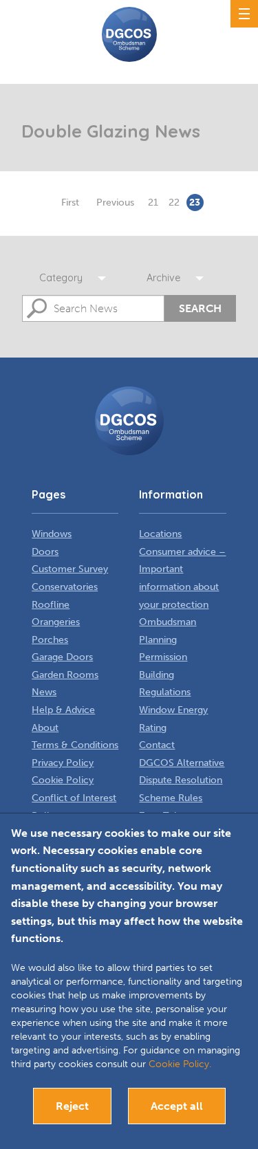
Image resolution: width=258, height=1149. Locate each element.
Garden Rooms (65, 675)
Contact (157, 745)
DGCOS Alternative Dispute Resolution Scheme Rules (181, 780)
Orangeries (56, 622)
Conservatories (65, 587)
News (44, 692)
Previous (115, 202)
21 (153, 202)
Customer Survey (70, 569)
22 (174, 202)
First (70, 202)
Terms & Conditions (75, 745)
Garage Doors (62, 657)
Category (61, 278)
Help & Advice (63, 710)
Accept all (177, 1106)
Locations (160, 534)
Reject (72, 1106)
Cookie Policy (63, 780)
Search (200, 308)
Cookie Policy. (180, 1064)
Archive (163, 278)
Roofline (50, 605)
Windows (52, 534)
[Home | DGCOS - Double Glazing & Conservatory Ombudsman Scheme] (129, 34)
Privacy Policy (63, 763)
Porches (50, 640)
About (45, 728)
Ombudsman (167, 622)
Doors (45, 552)
